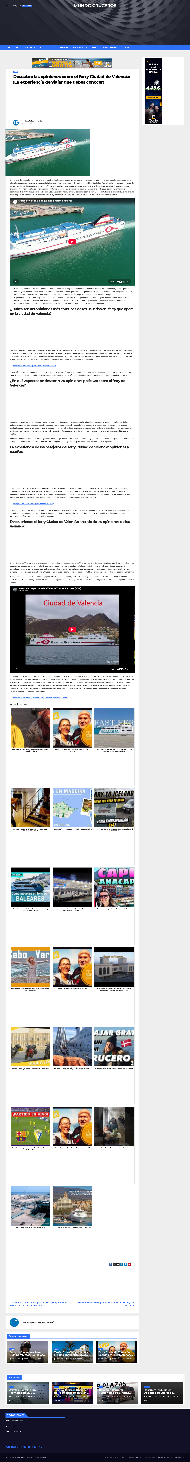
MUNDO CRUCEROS (95, 5)
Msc (42, 48)
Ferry (16, 71)
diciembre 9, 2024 (108, 1397)
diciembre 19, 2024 (19, 1397)
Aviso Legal (10, 1426)
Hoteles (64, 48)
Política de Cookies (13, 1431)
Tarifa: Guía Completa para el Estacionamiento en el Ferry (71, 1355)
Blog (94, 48)
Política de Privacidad (14, 1421)
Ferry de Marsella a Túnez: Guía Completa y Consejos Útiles (26, 1355)
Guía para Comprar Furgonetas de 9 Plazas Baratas (114, 1392)
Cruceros (30, 48)
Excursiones (79, 48)
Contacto (127, 48)
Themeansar (42, 1457)
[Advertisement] (95, 25)
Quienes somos (109, 48)
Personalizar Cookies (135, 1457)
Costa (52, 48)
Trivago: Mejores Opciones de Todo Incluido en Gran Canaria (71, 1392)
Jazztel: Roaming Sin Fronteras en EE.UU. (22, 1391)
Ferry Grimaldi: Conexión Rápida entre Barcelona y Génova (114, 1355)
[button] (184, 47)
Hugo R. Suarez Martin (33, 121)
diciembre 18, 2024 (64, 1397)
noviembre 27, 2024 (154, 1397)
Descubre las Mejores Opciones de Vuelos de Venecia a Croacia (158, 1392)
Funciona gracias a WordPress (15, 1457)
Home (106, 1457)
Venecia (146, 1387)
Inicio (18, 48)
